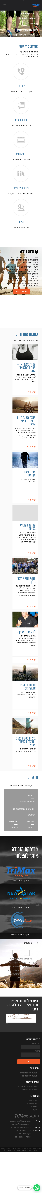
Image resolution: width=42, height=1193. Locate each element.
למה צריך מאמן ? (26, 632)
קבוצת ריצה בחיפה (29, 1076)
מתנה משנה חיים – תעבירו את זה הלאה (26, 421)
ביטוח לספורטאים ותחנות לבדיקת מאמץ (26, 742)
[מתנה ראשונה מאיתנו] (25, 460)
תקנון (35, 1110)
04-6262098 (21, 1131)
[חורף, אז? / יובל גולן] (25, 566)
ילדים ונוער (31, 796)
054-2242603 (20, 1137)
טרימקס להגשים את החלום (27, 687)
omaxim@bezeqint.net (21, 1124)
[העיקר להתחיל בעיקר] (25, 513)
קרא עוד (32, 392)
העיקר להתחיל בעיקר (27, 527)
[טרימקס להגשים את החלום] (25, 673)
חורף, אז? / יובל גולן (27, 580)
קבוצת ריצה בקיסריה (28, 1073)
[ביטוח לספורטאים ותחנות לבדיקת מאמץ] (25, 726)
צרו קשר (33, 1107)
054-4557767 (19, 1134)
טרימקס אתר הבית (21, 880)
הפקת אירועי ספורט (21, 934)
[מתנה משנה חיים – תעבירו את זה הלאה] (25, 405)
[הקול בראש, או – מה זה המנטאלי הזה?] (25, 352)
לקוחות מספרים (31, 943)
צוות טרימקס (32, 1103)
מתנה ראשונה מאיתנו (28, 474)
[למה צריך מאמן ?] (25, 619)
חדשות (31, 802)
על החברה (33, 1100)
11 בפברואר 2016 (23, 802)
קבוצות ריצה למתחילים (27, 1087)
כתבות (31, 815)
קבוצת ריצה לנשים (29, 1090)
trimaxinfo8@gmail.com (20, 1121)
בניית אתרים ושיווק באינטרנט (15, 1151)
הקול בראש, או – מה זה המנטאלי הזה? (26, 368)
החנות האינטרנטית (21, 907)
